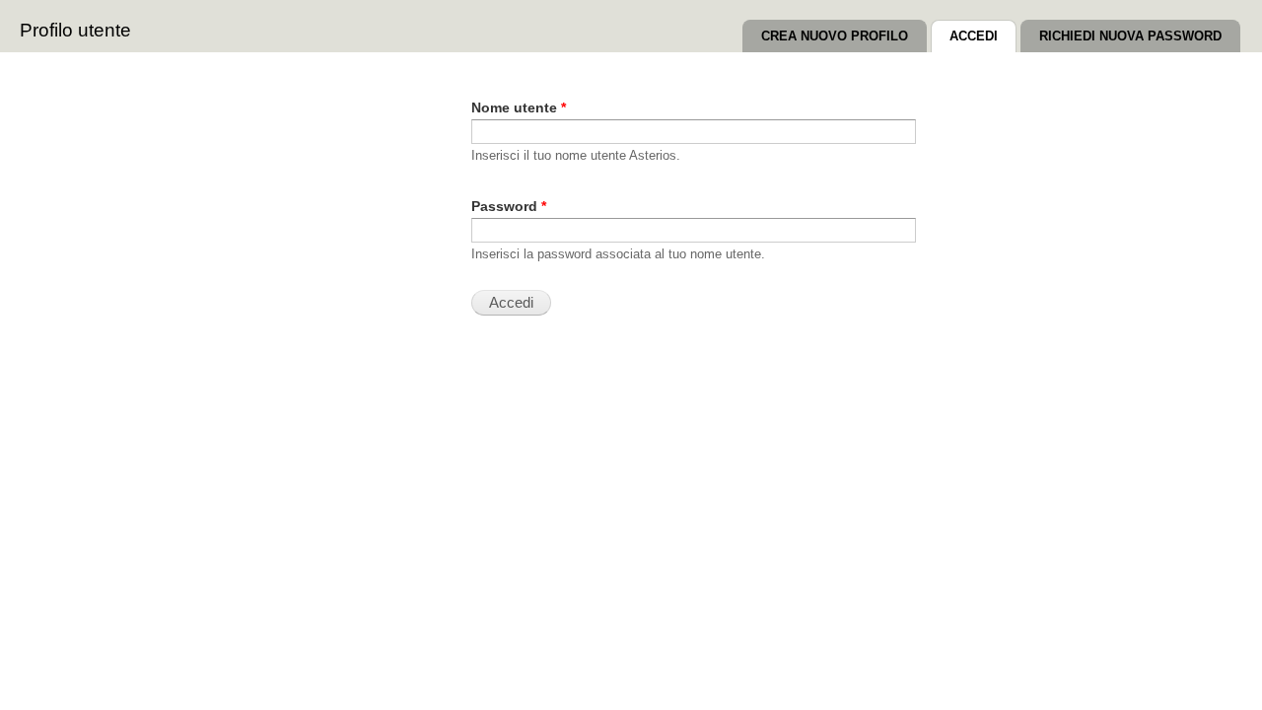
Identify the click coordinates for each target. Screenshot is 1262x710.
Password (508, 206)
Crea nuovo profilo (834, 36)
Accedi (983, 36)
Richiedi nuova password (1130, 36)
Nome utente (518, 108)
